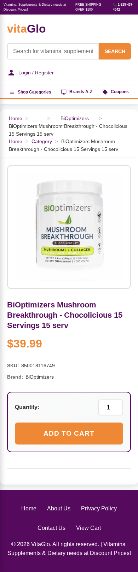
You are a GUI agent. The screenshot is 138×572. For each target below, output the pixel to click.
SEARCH (115, 51)
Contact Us (51, 528)
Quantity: (27, 407)
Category (41, 141)
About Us (58, 508)
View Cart (88, 528)
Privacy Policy (99, 508)
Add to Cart (69, 433)
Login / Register (36, 72)
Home (15, 118)
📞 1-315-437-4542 (123, 7)
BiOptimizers (75, 118)
